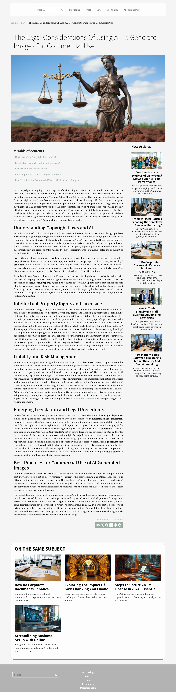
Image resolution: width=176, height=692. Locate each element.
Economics (112, 9)
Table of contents (30, 151)
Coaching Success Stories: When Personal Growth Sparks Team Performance (147, 177)
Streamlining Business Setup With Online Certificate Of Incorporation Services (38, 641)
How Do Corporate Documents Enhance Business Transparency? (147, 266)
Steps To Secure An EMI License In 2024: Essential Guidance (136, 588)
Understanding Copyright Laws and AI (35, 157)
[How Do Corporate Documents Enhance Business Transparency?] (146, 250)
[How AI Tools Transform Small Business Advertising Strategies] (146, 296)
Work (88, 9)
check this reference (85, 398)
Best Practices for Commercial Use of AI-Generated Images (47, 180)
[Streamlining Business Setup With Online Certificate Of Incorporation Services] (38, 618)
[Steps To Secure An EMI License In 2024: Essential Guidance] (138, 567)
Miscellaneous (131, 9)
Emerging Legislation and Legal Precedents (38, 174)
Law (99, 9)
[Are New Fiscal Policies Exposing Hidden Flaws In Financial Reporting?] (146, 206)
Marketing (74, 9)
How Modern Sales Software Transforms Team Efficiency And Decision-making (147, 359)
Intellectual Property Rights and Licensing (37, 162)
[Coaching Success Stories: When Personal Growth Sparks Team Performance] (146, 160)
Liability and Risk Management (31, 168)
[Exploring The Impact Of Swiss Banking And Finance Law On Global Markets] (88, 567)
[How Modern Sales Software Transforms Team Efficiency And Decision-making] (146, 342)
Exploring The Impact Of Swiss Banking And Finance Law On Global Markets (87, 588)
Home (14, 22)
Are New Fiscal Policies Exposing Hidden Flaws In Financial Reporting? (146, 222)
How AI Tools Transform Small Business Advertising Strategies (147, 313)
